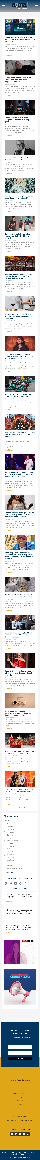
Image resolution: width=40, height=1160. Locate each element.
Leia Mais (8, 55)
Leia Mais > (9, 901)
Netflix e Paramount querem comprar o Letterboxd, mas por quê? (18, 120)
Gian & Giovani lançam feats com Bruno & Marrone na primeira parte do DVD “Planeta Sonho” (19, 474)
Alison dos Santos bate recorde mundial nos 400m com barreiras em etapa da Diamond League (20, 911)
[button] (6, 883)
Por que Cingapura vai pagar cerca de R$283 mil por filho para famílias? (20, 896)
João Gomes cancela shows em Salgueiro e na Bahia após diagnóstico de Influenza (18, 80)
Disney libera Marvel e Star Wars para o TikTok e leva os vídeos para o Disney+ (20, 39)
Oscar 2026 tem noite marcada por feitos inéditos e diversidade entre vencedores (19, 673)
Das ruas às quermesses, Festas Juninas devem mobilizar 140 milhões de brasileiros (18, 276)
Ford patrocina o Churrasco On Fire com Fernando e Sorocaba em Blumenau (20, 434)
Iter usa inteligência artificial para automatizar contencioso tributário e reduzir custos (18, 927)
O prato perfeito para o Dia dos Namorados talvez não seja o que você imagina (19, 316)
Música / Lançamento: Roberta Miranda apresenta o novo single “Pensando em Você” (19, 356)
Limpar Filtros (9, 872)
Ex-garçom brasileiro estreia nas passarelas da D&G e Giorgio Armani (18, 236)
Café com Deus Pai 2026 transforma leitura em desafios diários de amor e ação (18, 713)
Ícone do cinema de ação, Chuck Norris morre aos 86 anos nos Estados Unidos (18, 635)
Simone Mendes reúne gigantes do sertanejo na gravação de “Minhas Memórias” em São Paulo (19, 515)
